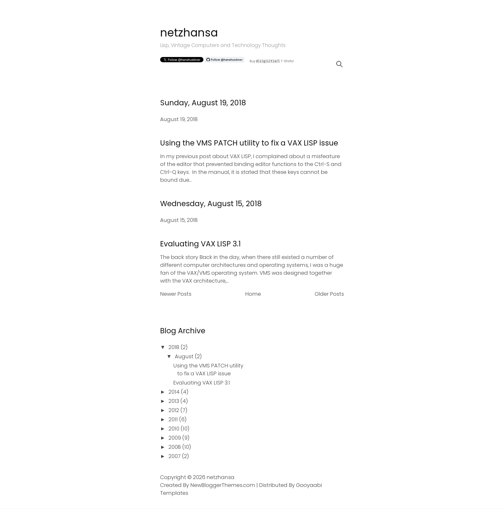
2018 (175, 347)
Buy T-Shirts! (272, 61)
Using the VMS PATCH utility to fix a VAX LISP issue (249, 143)
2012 (174, 410)
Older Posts (329, 294)
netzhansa (189, 32)
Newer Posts (175, 294)
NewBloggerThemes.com (222, 485)
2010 (175, 428)
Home (253, 294)
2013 (174, 401)
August (185, 356)
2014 (175, 392)
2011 (174, 419)
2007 (175, 456)
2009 (175, 438)
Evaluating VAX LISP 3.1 (200, 244)
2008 (175, 447)
